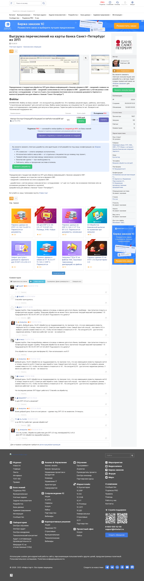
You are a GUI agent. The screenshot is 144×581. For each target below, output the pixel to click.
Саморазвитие (51, 488)
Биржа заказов (116, 470)
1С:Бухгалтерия (83, 487)
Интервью (17, 475)
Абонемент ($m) (118, 222)
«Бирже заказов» (119, 83)
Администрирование (22, 510)
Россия (115, 199)
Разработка (18, 504)
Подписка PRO (19, 491)
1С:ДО (79, 510)
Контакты (109, 504)
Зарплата (116, 151)
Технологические (52, 538)
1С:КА (79, 494)
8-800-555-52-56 (113, 527)
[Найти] (132, 455)
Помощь (109, 497)
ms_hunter (23, 419)
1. (15, 286)
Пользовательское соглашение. (23, 559)
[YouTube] (127, 567)
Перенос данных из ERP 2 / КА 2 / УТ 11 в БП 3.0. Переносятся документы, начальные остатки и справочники (72, 229)
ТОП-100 (16, 479)
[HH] (117, 567)
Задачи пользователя (22, 501)
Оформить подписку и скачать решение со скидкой (59, 136)
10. (16, 419)
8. (15, 398)
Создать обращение (117, 535)
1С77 (79, 520)
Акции (47, 496)
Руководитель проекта (86, 472)
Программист (82, 466)
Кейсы (47, 510)
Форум (112, 473)
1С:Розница (81, 504)
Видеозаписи (115, 466)
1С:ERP (80, 491)
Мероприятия (115, 462)
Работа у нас (110, 500)
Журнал (17, 462)
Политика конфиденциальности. (51, 559)
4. (15, 339)
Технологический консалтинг (25, 535)
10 (17, 433)
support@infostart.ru (114, 529)
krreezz (21, 339)
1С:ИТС (48, 500)
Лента (15, 472)
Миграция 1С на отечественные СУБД (22, 546)
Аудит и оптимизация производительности (22, 540)
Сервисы (48, 503)
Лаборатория (20, 522)
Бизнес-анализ (51, 466)
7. (15, 376)
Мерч (111, 477)
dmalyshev (23, 322)
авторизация (55, 445)
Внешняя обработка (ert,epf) (123, 163)
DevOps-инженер (84, 475)
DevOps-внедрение (21, 532)
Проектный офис (85, 529)
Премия (16, 482)
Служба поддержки (117, 510)
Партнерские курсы (85, 479)
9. (15, 408)
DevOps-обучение (21, 526)
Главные (16, 469)
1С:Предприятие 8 (119, 169)
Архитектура (50, 485)
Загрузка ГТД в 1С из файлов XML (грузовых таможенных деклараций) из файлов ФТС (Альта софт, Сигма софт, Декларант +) (72, 264)
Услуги (47, 506)
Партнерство (50, 513)
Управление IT (51, 481)
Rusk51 (21, 286)
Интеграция (18, 514)
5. (15, 359)
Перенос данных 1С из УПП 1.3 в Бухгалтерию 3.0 (97, 259)
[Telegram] (107, 567)
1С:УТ (79, 501)
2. (15, 296)
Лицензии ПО (50, 528)
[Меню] (11, 3)
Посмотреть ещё (58, 273)
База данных (18, 507)
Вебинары (49, 516)
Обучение (82, 462)
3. (15, 307)
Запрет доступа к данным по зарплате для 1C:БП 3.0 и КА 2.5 (21, 259)
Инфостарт (43, 193)
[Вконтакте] (112, 567)
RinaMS (21, 296)
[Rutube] (132, 567)
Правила (109, 494)
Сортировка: (58, 281)
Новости (16, 466)
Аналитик (81, 469)
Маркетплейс (83, 484)
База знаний (19, 487)
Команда (48, 478)
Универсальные (83, 514)
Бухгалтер (116, 157)
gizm (20, 307)
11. (17, 430)
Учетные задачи (20, 497)
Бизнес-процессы (52, 469)
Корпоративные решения (57, 522)
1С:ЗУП (80, 507)
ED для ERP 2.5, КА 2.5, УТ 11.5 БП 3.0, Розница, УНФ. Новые (46, 227)
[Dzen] (122, 567)
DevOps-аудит (19, 529)
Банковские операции (126, 149)
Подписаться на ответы (19, 281)
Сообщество (18, 517)
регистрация (44, 445)
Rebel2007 (23, 398)
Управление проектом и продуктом (55, 473)
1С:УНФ (80, 497)
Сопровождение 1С (54, 493)
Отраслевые (50, 531)
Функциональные (20, 494)
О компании (111, 484)
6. (16, 322)
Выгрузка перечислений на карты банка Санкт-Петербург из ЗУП (57, 38)
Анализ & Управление (56, 462)
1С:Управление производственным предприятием (119, 185)
